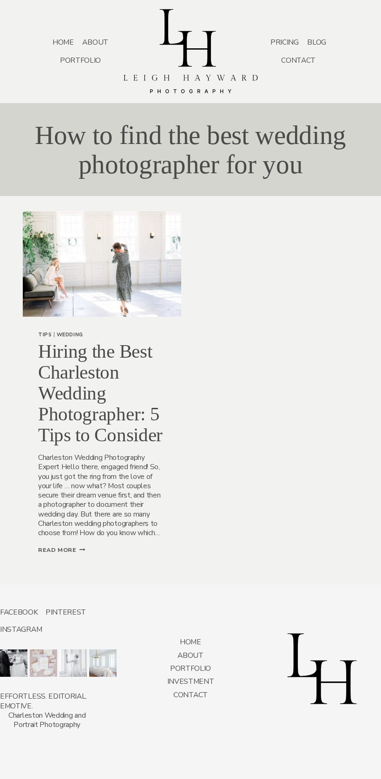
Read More (61, 550)
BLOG (316, 42)
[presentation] (102, 264)
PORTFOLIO (80, 60)
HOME (63, 42)
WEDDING (70, 334)
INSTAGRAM (21, 629)
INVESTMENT (190, 681)
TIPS (45, 334)
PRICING (284, 42)
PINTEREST (66, 612)
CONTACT (298, 60)
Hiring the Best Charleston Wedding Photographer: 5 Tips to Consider (100, 392)
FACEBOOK (19, 612)
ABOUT (95, 42)
